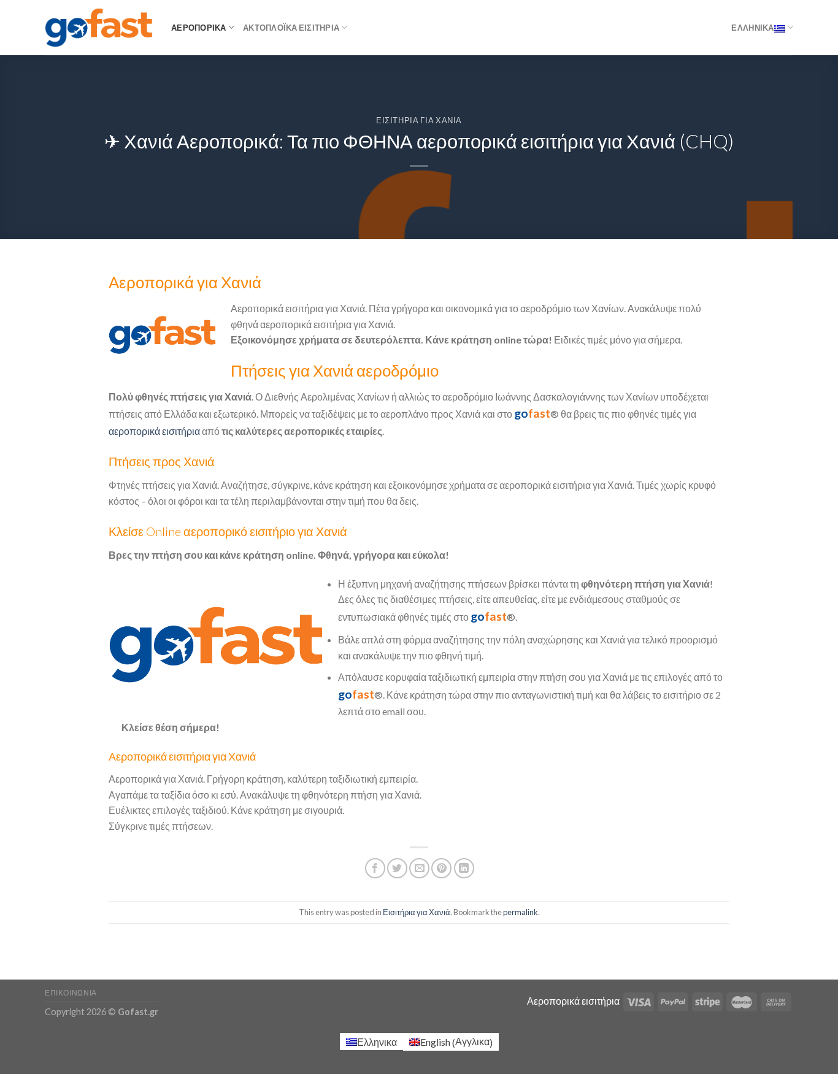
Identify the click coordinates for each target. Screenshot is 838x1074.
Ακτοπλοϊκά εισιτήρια (291, 28)
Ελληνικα (752, 28)
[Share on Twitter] (397, 868)
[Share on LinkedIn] (464, 868)
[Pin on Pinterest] (441, 868)
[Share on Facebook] (375, 868)
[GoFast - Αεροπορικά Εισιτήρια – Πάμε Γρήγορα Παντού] (99, 27)
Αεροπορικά (198, 28)
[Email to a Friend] (419, 868)
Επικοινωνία (71, 992)
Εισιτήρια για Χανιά (419, 120)
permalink (520, 912)
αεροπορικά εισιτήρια (154, 431)
